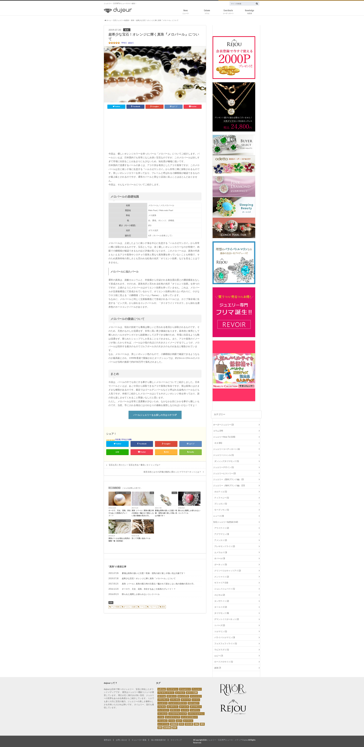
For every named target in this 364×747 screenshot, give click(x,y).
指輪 (196, 724)
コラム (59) (218, 430)
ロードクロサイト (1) (223, 661)
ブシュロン (162, 721)
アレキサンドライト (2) (224, 546)
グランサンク (163, 700)
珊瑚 (202, 724)
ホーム (108, 20)
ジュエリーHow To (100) (224, 437)
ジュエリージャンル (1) (223, 455)
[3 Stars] (110, 440)
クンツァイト (196, 696)
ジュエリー (162, 703)
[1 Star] (107, 440)
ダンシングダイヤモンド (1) (226, 461)
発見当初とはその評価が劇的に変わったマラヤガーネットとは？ (172, 472)
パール (142, 607)
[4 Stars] (112, 440)
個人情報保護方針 (158, 740)
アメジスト (196, 689)
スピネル (161, 707)
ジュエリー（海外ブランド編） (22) (229, 485)
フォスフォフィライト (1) (225, 643)
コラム (207, 11)
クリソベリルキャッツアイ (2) (227, 570)
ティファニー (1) (221, 497)
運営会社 (107, 740)
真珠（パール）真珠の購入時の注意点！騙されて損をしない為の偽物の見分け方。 (159, 583)
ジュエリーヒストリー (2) (224, 473)
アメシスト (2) (220, 540)
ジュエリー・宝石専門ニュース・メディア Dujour (227, 740)
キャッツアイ (183, 696)
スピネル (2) (219, 595)
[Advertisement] (155, 129)
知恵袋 (249, 11)
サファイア (186, 700)
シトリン (195, 700)
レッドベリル (163, 724)
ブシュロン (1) (220, 503)
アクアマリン (172, 689)
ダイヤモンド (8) (221, 613)
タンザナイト (172, 707)
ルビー (179, 721)
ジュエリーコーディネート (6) (226, 449)
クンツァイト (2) (221, 576)
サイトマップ (176, 740)
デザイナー (175, 710)
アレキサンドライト (166, 693)
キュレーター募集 (139, 740)
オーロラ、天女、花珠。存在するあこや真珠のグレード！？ (149, 589)
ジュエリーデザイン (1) (223, 467)
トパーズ (185, 710)
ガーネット (171, 696)
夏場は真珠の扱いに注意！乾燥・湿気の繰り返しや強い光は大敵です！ (154, 573)
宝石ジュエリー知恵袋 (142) (225, 522)
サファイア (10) (221, 582)
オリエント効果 (130, 607)
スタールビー (193, 703)
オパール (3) (219, 558)
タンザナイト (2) (221, 601)
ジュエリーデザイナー (177, 703)
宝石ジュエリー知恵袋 (121, 20)
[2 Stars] (109, 440)
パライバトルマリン (196, 714)
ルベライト (188, 721)
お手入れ (161, 689)
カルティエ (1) (220, 491)
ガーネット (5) (220, 564)
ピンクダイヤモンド (189, 717)
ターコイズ (184, 707)
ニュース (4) (218, 516)
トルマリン (195, 710)
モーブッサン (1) (221, 510)
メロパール (153, 607)
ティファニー (163, 710)
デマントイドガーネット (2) (226, 619)
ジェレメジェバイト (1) (224, 589)
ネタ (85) (218, 443)
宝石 (181, 724)
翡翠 (174, 728)
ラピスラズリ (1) (221, 649)
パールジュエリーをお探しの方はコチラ (153, 414)
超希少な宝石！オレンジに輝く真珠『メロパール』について (149, 578)
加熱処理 (174, 724)
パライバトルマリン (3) (224, 637)
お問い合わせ (121, 740)
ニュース (185, 11)
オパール (161, 696)
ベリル (171, 721)
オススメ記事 (192, 693)
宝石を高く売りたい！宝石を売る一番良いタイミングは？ (135, 465)
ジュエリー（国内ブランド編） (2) (228, 479)
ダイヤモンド (196, 707)
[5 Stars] (114, 440)
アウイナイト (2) (221, 528)
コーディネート (228, 11)
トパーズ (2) (219, 625)
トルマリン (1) (220, 631)
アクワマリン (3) (221, 534)
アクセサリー (185, 689)
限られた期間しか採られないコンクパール (141, 594)
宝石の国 (189, 724)
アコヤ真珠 (115, 607)
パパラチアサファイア (177, 714)
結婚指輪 (167, 728)
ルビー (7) (218, 655)
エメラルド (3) (220, 552)
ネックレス (162, 714)
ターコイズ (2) (220, 607)
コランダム (175, 700)
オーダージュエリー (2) (223, 424)
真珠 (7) (217, 668)
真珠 (132, 20)
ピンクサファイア (172, 717)
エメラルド (180, 693)
